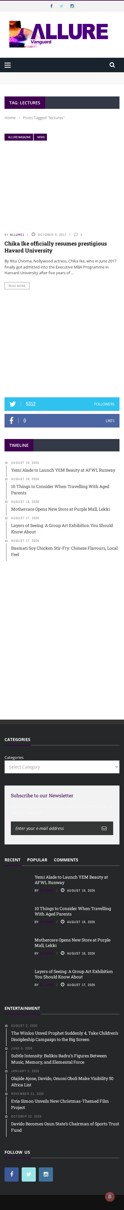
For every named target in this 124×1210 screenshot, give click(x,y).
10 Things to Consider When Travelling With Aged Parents (59, 81)
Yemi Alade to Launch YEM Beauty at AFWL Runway (54, 75)
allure (47, 985)
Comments (66, 860)
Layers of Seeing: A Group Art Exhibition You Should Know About (74, 974)
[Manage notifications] (110, 1197)
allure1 (17, 235)
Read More (17, 286)
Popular (37, 860)
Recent (12, 860)
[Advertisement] (62, 343)
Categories (14, 757)
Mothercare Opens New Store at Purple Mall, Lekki (72, 942)
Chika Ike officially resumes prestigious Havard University (56, 247)
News (41, 137)
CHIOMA (47, 890)
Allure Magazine (19, 137)
